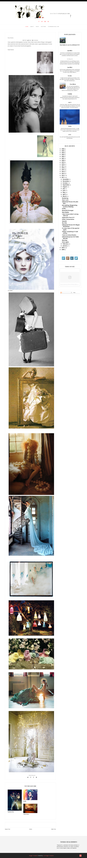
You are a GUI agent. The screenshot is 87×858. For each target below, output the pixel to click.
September (66, 185)
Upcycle (64, 221)
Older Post (53, 829)
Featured (43, 26)
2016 (63, 168)
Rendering (65, 198)
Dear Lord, (65, 200)
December (66, 179)
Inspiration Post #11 (68, 217)
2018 (63, 164)
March (65, 196)
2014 (63, 171)
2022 (63, 156)
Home (26, 26)
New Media (65, 212)
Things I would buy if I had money (70, 232)
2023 (63, 154)
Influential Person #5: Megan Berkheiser (71, 225)
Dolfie (64, 208)
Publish (70, 94)
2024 (63, 152)
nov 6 (69, 102)
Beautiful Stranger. (68, 210)
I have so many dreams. (69, 235)
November (66, 181)
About (32, 26)
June (64, 190)
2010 (63, 247)
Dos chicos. (73, 84)
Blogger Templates (33, 855)
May (64, 192)
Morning (64, 240)
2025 (63, 151)
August (65, 187)
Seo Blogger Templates (48, 855)
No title (64, 223)
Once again (65, 242)
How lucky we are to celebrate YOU (70, 45)
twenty (70, 76)
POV (70, 134)
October (65, 183)
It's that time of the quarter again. (70, 229)
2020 (63, 160)
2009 (63, 249)
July (64, 188)
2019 (63, 162)
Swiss (69, 126)
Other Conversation (68, 219)
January (65, 246)
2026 (63, 149)
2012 (63, 175)
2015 (63, 170)
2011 (63, 177)
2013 (63, 173)
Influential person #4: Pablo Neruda (70, 237)
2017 (63, 166)
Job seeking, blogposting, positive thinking (69, 206)
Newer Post (7, 829)
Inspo (37, 26)
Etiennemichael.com (53, 26)
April (64, 194)
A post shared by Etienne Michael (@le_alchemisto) (71, 284)
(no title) (69, 50)
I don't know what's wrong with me (70, 214)
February (65, 244)
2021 (63, 158)
